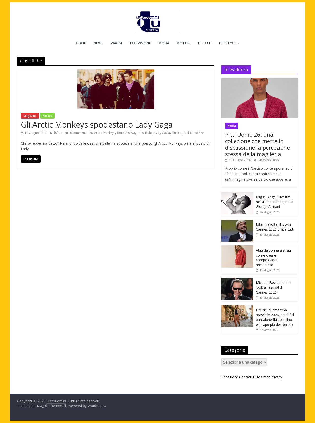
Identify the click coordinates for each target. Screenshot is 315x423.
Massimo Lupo (268, 160)
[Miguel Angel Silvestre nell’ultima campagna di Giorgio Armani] (237, 194)
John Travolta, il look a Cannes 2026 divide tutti (275, 227)
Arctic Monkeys (104, 133)
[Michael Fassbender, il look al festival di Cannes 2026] (237, 280)
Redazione (229, 377)
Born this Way (126, 133)
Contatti (245, 377)
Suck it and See (193, 133)
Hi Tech (205, 43)
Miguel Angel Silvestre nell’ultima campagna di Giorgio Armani (274, 202)
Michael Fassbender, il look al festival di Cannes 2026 (273, 287)
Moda (163, 43)
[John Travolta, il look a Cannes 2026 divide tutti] (237, 222)
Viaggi (116, 43)
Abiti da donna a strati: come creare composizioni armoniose (274, 257)
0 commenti (78, 133)
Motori (183, 43)
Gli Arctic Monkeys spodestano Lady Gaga (97, 124)
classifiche (145, 133)
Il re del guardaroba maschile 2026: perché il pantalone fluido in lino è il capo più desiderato (275, 317)
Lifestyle (227, 43)
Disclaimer (261, 377)
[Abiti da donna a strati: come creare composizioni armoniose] (237, 248)
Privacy (276, 377)
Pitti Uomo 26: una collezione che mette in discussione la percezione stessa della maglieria (257, 144)
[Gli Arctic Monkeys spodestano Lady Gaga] (115, 72)
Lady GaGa (162, 133)
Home (81, 43)
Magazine (30, 116)
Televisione (140, 43)
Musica (47, 116)
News (98, 43)
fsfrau (58, 133)
